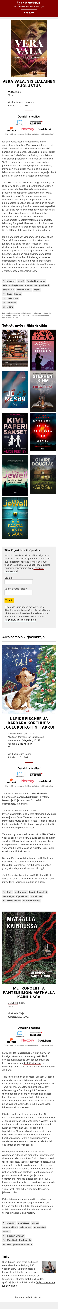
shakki (37, 289)
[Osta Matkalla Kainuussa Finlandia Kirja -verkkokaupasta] (21, 1036)
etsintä (21, 281)
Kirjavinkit (32, 2)
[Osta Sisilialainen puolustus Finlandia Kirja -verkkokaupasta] (21, 124)
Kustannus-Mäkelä (17, 733)
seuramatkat (40, 1227)
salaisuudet (8, 289)
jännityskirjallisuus (35, 281)
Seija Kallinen (25, 743)
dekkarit (11, 281)
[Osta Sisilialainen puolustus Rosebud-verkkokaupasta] (37, 124)
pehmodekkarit (10, 1227)
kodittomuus (21, 892)
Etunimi (9, 577)
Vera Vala (11, 302)
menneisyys (31, 285)
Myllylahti (13, 1003)
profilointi (44, 285)
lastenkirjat (8, 896)
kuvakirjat (42, 892)
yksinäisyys (36, 896)
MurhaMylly (25, 1240)
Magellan (27, 740)
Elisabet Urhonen (15, 1236)
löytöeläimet (22, 896)
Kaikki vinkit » (9, 1285)
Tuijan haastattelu (45, 1282)
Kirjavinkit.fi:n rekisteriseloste (20, 619)
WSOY (11, 91)
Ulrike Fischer (14, 900)
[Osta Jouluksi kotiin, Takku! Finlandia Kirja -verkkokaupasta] (21, 776)
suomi (10, 307)
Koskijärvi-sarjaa (32, 1063)
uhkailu (6, 1231)
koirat (32, 892)
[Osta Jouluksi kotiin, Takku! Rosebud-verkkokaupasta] (37, 776)
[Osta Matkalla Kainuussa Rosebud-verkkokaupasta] (37, 1036)
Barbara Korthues (31, 900)
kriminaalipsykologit (13, 285)
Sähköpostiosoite (16, 588)
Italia (9, 294)
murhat (35, 1223)
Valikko (29, 12)
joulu (9, 892)
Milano (17, 294)
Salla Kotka (12, 298)
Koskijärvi (12, 1240)
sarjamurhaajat (24, 289)
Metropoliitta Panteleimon (20, 1244)
